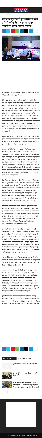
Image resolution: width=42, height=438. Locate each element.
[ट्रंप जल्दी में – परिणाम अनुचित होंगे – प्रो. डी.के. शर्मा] (7, 375)
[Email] (26, 31)
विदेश (8, 15)
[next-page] (6, 392)
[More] (35, 31)
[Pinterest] (13, 31)
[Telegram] (31, 31)
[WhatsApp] (17, 31)
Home (3, 15)
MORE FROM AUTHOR (24, 358)
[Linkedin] (22, 31)
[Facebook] (4, 31)
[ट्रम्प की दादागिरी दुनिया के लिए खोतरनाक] (7, 366)
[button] (3, 10)
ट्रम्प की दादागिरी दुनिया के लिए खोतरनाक (25, 364)
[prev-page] (3, 392)
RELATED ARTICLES (9, 358)
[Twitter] (8, 31)
